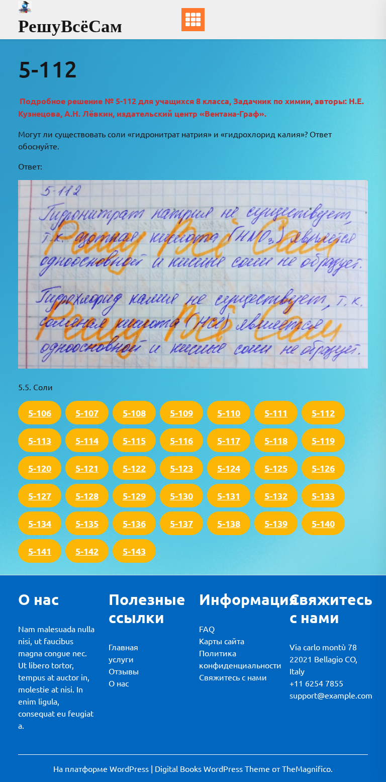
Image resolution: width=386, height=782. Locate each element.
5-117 (228, 440)
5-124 (228, 468)
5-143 (134, 551)
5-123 (181, 468)
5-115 (134, 440)
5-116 (181, 440)
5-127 (39, 495)
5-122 (134, 468)
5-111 (275, 412)
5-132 (275, 495)
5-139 (275, 523)
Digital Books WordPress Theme (213, 768)
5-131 (228, 495)
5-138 (228, 523)
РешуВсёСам (70, 26)
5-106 (39, 412)
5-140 (323, 523)
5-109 (181, 412)
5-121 (87, 468)
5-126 (323, 468)
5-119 (323, 440)
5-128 (87, 495)
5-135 (87, 523)
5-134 (39, 523)
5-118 (275, 440)
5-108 (134, 412)
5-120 (39, 468)
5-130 (181, 495)
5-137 (181, 523)
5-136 (134, 523)
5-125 (275, 468)
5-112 (323, 412)
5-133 (323, 495)
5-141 (39, 551)
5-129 (134, 495)
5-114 (87, 440)
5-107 (87, 412)
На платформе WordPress (102, 768)
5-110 (228, 412)
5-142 (87, 551)
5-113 (39, 440)
